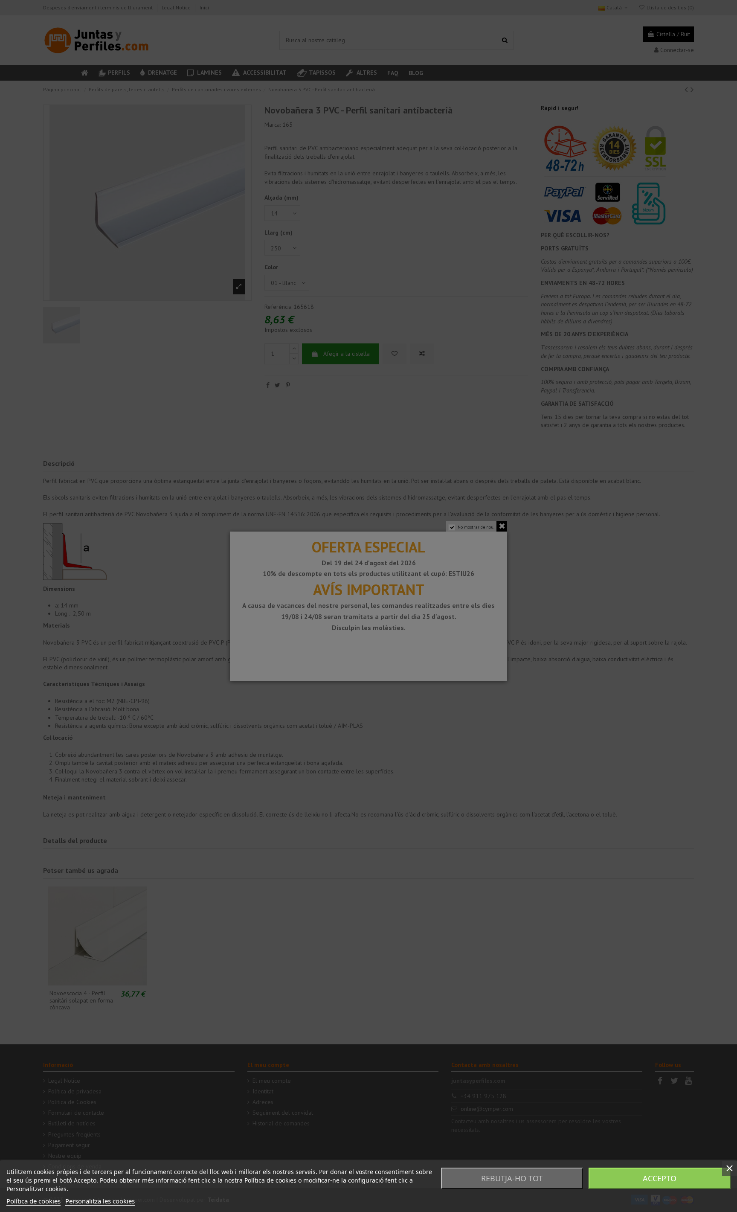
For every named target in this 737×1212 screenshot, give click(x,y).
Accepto (659, 1178)
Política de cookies (33, 1201)
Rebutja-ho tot (512, 1178)
